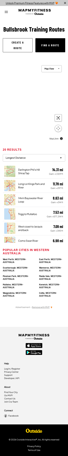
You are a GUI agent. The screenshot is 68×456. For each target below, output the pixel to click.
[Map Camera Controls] (58, 128)
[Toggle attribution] (61, 138)
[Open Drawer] (6, 12)
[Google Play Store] (34, 352)
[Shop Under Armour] (34, 432)
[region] (34, 102)
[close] (65, 3)
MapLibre (54, 138)
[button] (18, 45)
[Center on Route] (58, 117)
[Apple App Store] (34, 345)
